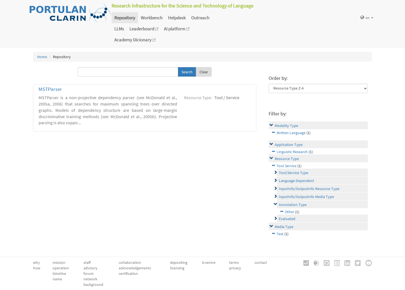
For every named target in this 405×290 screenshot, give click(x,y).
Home (42, 56)
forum (88, 273)
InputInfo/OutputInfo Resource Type (309, 188)
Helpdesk (177, 18)
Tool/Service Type (293, 172)
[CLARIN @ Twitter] (356, 262)
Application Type (289, 144)
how (36, 267)
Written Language (291, 132)
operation (61, 267)
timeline (59, 273)
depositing (178, 262)
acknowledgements (135, 267)
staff (87, 262)
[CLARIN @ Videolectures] (314, 262)
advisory (90, 267)
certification (128, 273)
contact (261, 262)
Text (280, 233)
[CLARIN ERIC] (304, 262)
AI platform (175, 29)
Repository (124, 18)
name (57, 279)
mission (59, 262)
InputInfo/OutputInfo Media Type (306, 196)
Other (289, 211)
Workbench (152, 18)
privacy (235, 267)
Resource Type (287, 158)
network (90, 279)
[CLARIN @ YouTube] (366, 262)
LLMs (119, 29)
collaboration (130, 262)
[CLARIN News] (335, 262)
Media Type (284, 226)
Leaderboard (142, 29)
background (93, 284)
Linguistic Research (292, 151)
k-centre (208, 262)
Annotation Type (293, 204)
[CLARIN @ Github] (325, 262)
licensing (177, 267)
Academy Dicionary (133, 40)
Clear (203, 71)
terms (234, 262)
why (36, 262)
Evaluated (287, 218)
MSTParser (50, 89)
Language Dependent (296, 180)
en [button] (368, 17)
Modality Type (286, 125)
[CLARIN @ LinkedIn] (345, 262)
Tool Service (286, 165)
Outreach (200, 18)
